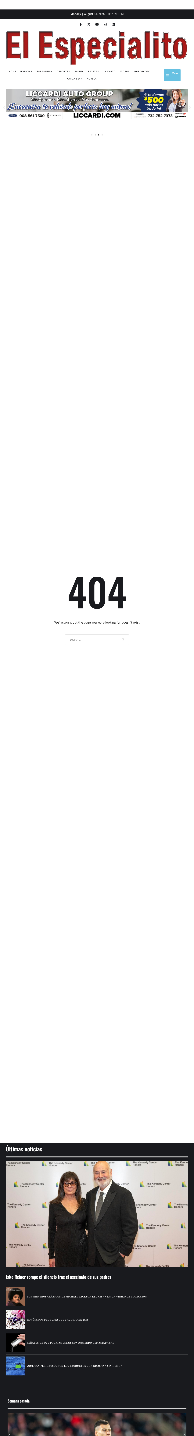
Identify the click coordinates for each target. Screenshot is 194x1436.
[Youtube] (97, 24)
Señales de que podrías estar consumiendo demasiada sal (70, 1343)
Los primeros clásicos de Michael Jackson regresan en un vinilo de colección (87, 1296)
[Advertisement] (97, 1108)
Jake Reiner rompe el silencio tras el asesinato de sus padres (58, 1276)
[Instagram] (105, 24)
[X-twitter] (89, 24)
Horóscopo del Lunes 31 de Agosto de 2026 (57, 1319)
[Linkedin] (113, 24)
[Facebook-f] (80, 24)
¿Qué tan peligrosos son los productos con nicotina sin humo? (74, 1366)
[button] (4, 107)
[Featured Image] (97, 1214)
